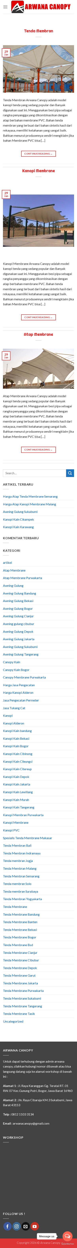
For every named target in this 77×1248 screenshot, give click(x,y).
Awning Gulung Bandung (19, 593)
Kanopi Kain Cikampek (18, 519)
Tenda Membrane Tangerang (22, 1006)
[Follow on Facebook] (7, 1226)
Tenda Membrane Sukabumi (22, 998)
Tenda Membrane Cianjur (20, 952)
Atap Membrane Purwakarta (22, 578)
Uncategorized (13, 1021)
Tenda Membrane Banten (20, 922)
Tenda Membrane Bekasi (20, 929)
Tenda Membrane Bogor (19, 937)
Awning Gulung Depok (18, 631)
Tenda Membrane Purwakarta (23, 990)
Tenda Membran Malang (20, 868)
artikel (7, 562)
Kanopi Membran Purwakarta (23, 815)
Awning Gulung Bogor (18, 608)
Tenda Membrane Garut (19, 975)
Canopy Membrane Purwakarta (24, 677)
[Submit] (70, 473)
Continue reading (38, 153)
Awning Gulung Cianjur (18, 616)
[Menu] (5, 7)
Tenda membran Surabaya (20, 891)
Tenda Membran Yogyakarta (22, 899)
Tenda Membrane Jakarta (20, 983)
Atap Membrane (38, 334)
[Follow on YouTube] (35, 1226)
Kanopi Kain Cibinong (17, 754)
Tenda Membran (38, 31)
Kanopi (8, 715)
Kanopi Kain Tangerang (18, 807)
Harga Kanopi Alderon (18, 692)
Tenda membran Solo (17, 883)
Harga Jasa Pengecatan (19, 685)
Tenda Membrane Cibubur (21, 960)
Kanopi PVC (11, 830)
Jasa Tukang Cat (14, 708)
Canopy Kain (11, 662)
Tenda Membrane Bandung (21, 914)
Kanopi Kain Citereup (17, 769)
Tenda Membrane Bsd (18, 945)
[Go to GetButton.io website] (67, 1244)
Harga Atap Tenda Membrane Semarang (30, 496)
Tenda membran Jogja (18, 861)
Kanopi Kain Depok (16, 777)
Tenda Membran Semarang (21, 876)
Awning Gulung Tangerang (20, 654)
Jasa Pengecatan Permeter (21, 700)
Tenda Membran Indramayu (21, 853)
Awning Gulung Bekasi (18, 601)
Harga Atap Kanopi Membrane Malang (29, 504)
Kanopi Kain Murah (16, 799)
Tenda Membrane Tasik (19, 1013)
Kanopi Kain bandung (17, 731)
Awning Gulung (13, 585)
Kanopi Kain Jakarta (16, 784)
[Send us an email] (26, 1226)
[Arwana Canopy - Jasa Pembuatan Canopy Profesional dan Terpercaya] (41, 7)
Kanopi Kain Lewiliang (18, 792)
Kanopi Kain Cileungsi (17, 761)
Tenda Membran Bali (17, 845)
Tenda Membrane (15, 906)
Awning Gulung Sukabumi (20, 511)
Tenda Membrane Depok (20, 968)
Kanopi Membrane (38, 170)
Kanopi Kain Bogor (16, 746)
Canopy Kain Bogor (16, 670)
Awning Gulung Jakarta (18, 639)
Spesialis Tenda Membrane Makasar (27, 838)
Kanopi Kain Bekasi (16, 738)
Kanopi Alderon (13, 723)
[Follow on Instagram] (16, 1226)
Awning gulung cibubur (18, 624)
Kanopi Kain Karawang (18, 527)
